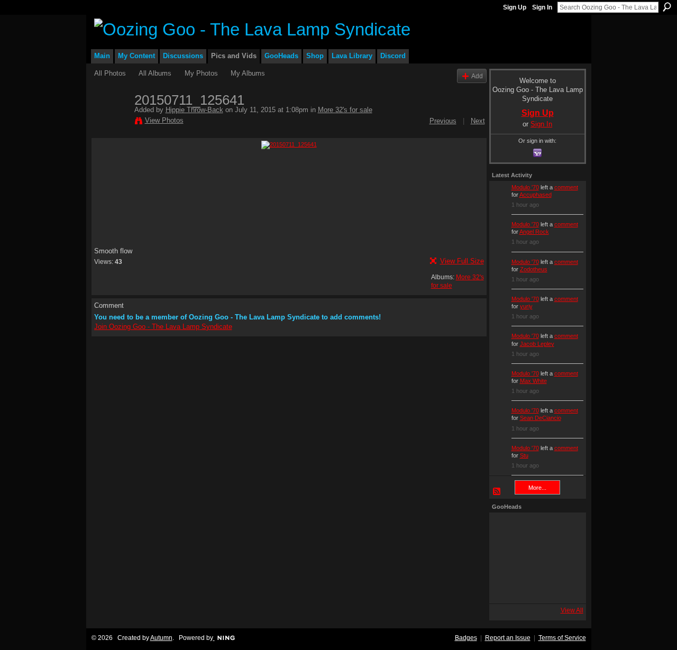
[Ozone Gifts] (563, 529)
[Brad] (563, 558)
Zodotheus (533, 269)
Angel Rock (534, 231)
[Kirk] (534, 558)
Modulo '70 (525, 187)
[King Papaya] (506, 529)
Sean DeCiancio (540, 418)
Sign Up (514, 7)
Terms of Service (562, 638)
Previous (442, 121)
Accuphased (535, 194)
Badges (466, 638)
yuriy (526, 306)
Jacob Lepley (537, 344)
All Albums (155, 73)
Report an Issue (507, 638)
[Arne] (534, 586)
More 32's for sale (345, 110)
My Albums (248, 73)
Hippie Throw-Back (194, 110)
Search (667, 7)
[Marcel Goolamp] (563, 586)
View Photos (164, 120)
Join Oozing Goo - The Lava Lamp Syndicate (163, 327)
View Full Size (462, 261)
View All (572, 610)
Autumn (161, 638)
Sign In (542, 7)
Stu (524, 455)
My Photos (201, 73)
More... (537, 487)
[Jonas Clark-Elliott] (506, 558)
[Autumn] (506, 586)
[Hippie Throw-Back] (111, 122)
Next (478, 121)
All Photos (110, 73)
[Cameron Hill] (534, 529)
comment (566, 187)
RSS (497, 492)
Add (477, 75)
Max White (533, 381)
